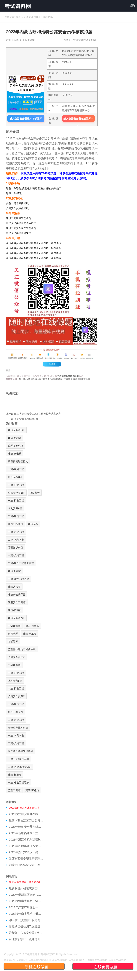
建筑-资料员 (14, 610)
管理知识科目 (15, 547)
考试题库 (13, 641)
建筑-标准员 (14, 774)
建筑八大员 (14, 586)
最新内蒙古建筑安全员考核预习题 (26, 820)
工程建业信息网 (76, 959)
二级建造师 (14, 665)
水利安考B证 (15, 680)
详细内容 (48, 17)
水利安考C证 (15, 477)
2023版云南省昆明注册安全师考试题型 (26, 914)
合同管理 (13, 633)
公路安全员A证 (16, 696)
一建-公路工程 (16, 555)
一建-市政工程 (16, 531)
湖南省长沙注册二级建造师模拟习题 (26, 920)
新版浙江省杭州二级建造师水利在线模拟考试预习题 (26, 926)
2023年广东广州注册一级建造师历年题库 (26, 907)
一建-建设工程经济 (18, 782)
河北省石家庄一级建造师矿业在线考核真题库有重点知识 (26, 939)
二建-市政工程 (16, 719)
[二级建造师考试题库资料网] (16, 6)
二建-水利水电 (16, 539)
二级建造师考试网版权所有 (40, 954)
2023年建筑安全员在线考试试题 (26, 827)
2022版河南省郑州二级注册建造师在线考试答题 (26, 901)
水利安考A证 (15, 508)
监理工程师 (14, 790)
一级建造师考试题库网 (96, 959)
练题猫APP (22, 959)
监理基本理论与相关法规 (21, 649)
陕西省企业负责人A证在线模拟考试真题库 (37, 413)
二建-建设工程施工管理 (21, 563)
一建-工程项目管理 (18, 759)
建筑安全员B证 (16, 430)
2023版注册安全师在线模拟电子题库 (26, 814)
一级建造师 (14, 625)
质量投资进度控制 (18, 461)
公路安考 (35, 492)
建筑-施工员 (29, 633)
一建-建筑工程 (16, 704)
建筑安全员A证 (16, 618)
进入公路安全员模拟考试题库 (26, 118)
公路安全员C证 (32, 17)
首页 (18, 17)
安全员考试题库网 (117, 959)
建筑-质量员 (32, 625)
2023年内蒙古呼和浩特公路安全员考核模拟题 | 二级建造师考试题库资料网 (54, 379)
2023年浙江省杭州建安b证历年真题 (26, 839)
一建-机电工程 (16, 500)
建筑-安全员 (14, 453)
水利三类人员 (15, 712)
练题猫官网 (9, 959)
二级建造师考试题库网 (40, 959)
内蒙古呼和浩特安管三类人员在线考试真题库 (26, 865)
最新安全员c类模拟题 (26, 419)
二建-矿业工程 (16, 484)
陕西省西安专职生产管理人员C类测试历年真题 (26, 858)
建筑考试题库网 (59, 959)
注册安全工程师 (17, 602)
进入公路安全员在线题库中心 (78, 119)
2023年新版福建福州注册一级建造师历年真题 (26, 833)
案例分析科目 (15, 524)
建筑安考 (33, 524)
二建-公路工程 (16, 743)
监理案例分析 (15, 445)
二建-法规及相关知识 (19, 766)
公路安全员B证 (16, 492)
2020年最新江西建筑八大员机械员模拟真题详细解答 (26, 895)
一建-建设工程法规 (18, 578)
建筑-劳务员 (32, 790)
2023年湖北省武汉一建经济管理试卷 (26, 852)
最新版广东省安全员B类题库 (26, 933)
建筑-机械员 (14, 571)
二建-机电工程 (16, 688)
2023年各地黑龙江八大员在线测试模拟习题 (26, 846)
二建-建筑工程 (16, 516)
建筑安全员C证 (16, 594)
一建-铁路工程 (16, 469)
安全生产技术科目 (18, 727)
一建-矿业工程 (16, 672)
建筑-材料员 (14, 437)
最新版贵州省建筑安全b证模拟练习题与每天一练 (26, 888)
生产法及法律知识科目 (20, 751)
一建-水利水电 (16, 735)
